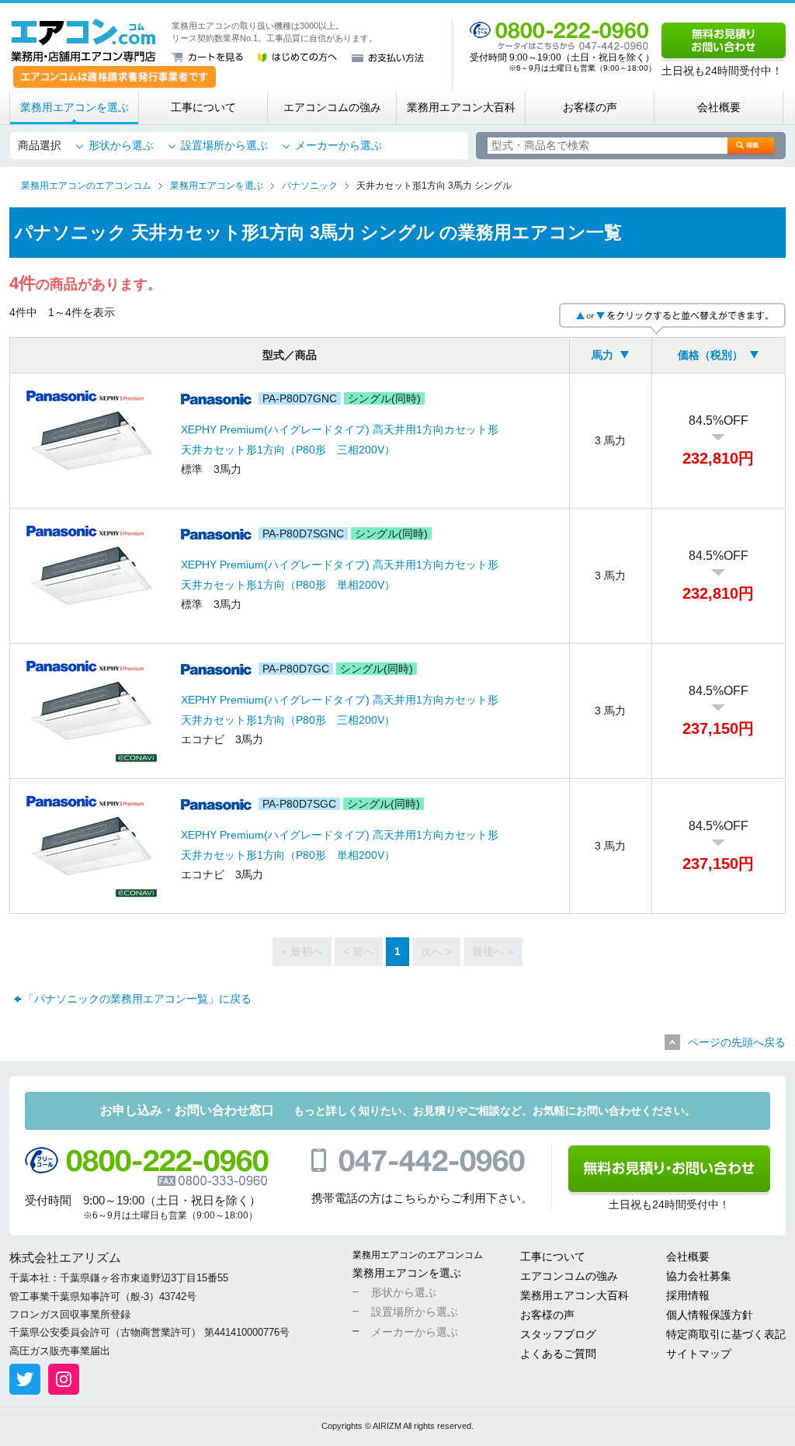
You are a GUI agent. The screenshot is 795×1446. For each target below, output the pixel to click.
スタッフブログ (558, 1334)
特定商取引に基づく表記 (726, 1334)
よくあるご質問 (558, 1353)
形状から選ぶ (121, 145)
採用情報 (688, 1295)
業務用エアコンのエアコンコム (417, 1255)
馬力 (602, 355)
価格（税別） (710, 355)
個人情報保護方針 (709, 1315)
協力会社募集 (698, 1276)
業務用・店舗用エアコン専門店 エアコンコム (83, 40)
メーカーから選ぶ (338, 145)
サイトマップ (698, 1353)
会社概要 (719, 107)
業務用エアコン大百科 (461, 107)
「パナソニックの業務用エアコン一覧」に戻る (137, 998)
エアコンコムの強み (332, 107)
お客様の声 (590, 107)
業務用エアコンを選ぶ (74, 107)
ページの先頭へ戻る (737, 1042)
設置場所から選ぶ (224, 145)
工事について (203, 107)
